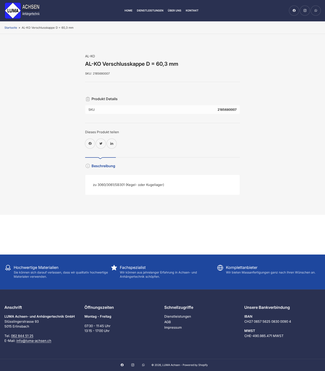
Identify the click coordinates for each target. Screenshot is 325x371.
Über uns (174, 10)
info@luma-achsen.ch (33, 341)
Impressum (173, 327)
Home (128, 10)
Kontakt (192, 10)
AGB (167, 322)
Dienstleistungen (150, 10)
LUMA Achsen (171, 365)
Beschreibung (103, 166)
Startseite (10, 27)
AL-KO (90, 56)
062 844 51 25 (22, 336)
